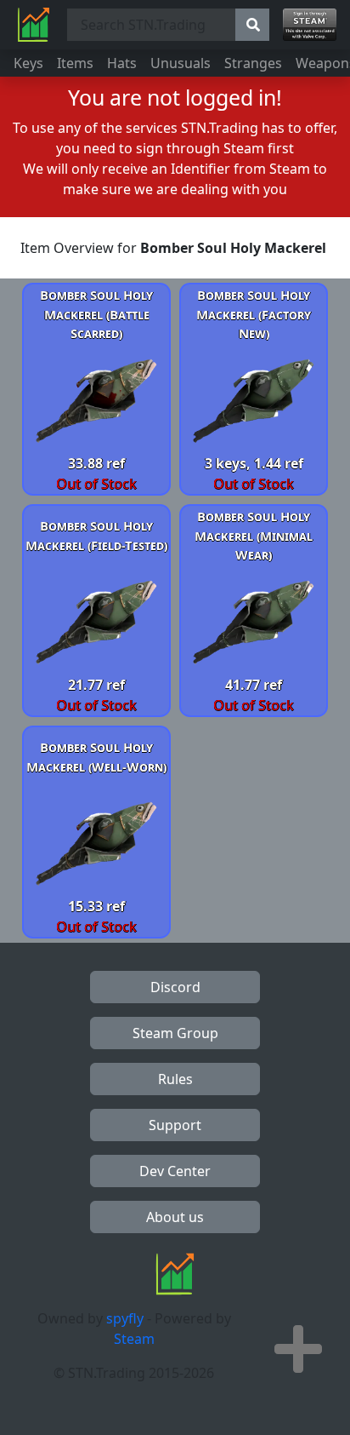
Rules (175, 1079)
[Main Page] (34, 24)
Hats (122, 63)
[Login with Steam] (309, 25)
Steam (134, 1338)
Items (75, 63)
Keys (28, 63)
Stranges (253, 63)
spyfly (125, 1318)
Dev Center (175, 1171)
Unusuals (180, 63)
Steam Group (175, 1033)
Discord (175, 987)
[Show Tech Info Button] (298, 1349)
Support (175, 1125)
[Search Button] (252, 25)
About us (175, 1217)
